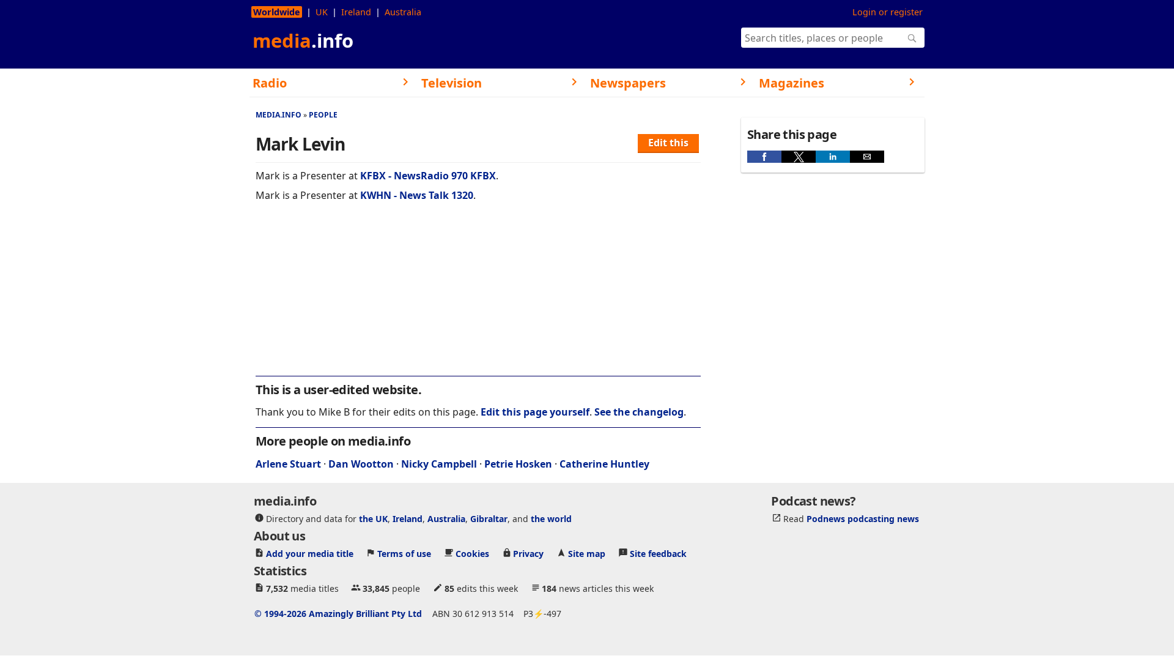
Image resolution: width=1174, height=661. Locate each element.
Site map (586, 553)
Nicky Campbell (439, 464)
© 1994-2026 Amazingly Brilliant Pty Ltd (338, 613)
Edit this (668, 142)
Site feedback (658, 553)
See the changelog (639, 412)
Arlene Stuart (288, 464)
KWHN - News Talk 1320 (416, 195)
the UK (373, 518)
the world (551, 518)
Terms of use (404, 553)
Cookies (472, 553)
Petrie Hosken (518, 464)
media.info (278, 115)
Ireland (356, 12)
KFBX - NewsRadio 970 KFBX (428, 175)
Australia (403, 12)
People (323, 115)
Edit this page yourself (535, 412)
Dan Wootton (361, 464)
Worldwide (276, 12)
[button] (764, 157)
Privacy (528, 553)
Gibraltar (489, 518)
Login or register (887, 12)
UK (322, 12)
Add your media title (309, 553)
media (303, 40)
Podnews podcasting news (863, 518)
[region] (478, 296)
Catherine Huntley (604, 464)
